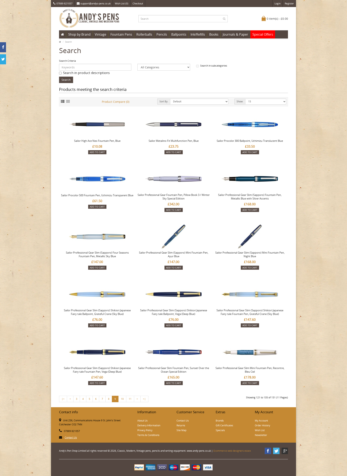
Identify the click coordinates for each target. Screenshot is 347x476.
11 (130, 399)
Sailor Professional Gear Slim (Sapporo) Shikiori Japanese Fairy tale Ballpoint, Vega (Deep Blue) (173, 312)
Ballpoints (178, 34)
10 (122, 399)
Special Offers (262, 34)
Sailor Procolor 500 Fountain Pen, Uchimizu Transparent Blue (97, 195)
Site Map (181, 430)
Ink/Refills (198, 34)
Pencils (161, 34)
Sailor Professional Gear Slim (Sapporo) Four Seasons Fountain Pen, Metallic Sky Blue (97, 254)
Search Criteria (67, 61)
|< (63, 399)
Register (289, 3)
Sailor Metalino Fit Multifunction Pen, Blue (174, 141)
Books (213, 34)
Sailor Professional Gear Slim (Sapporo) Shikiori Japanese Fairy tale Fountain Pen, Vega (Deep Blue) (97, 369)
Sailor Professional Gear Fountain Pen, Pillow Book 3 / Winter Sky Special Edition (174, 196)
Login (278, 3)
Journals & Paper (235, 34)
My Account (261, 420)
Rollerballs (144, 34)
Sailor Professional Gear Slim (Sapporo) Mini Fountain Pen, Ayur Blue (173, 254)
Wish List (260, 430)
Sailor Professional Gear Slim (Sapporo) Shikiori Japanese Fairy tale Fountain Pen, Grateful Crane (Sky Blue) (249, 312)
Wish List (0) (121, 3)
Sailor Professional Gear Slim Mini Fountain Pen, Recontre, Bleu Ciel (249, 369)
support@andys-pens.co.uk (96, 3)
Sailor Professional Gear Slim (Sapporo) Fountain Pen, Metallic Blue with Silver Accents (250, 196)
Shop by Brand (79, 34)
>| (144, 399)
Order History (262, 425)
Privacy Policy (144, 430)
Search (68, 41)
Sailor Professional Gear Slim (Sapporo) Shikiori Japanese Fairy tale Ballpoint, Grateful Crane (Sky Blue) (97, 312)
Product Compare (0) (115, 102)
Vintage (100, 34)
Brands (220, 420)
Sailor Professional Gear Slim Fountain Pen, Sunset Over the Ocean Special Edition (173, 369)
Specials (220, 430)
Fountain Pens (121, 34)
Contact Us (71, 437)
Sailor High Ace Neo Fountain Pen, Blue (97, 141)
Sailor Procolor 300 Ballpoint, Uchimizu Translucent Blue (250, 141)
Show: (240, 101)
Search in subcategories (213, 65)
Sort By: (163, 101)
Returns (181, 425)
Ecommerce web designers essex (232, 450)
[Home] (62, 34)
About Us (142, 420)
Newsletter (261, 435)
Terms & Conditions (148, 435)
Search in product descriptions (86, 73)
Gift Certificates (224, 425)
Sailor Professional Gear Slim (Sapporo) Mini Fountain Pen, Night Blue (250, 254)
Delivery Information (148, 425)
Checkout (138, 3)
